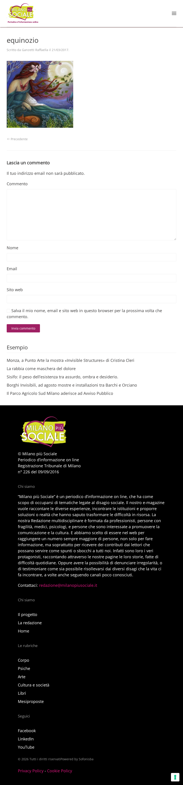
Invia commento (23, 328)
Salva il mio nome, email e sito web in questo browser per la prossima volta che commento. (84, 313)
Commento (17, 183)
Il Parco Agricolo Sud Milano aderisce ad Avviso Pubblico (60, 393)
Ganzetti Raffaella (35, 50)
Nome (12, 247)
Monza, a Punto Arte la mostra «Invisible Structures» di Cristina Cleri (70, 360)
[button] (174, 13)
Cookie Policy (59, 770)
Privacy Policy (31, 770)
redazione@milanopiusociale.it (68, 585)
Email (12, 268)
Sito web (15, 289)
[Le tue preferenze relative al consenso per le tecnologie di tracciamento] (175, 777)
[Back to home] (22, 13)
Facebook (27, 730)
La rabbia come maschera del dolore (41, 368)
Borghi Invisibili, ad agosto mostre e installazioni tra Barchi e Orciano (72, 385)
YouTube (26, 747)
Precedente (19, 139)
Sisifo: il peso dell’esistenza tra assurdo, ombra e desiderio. (62, 376)
